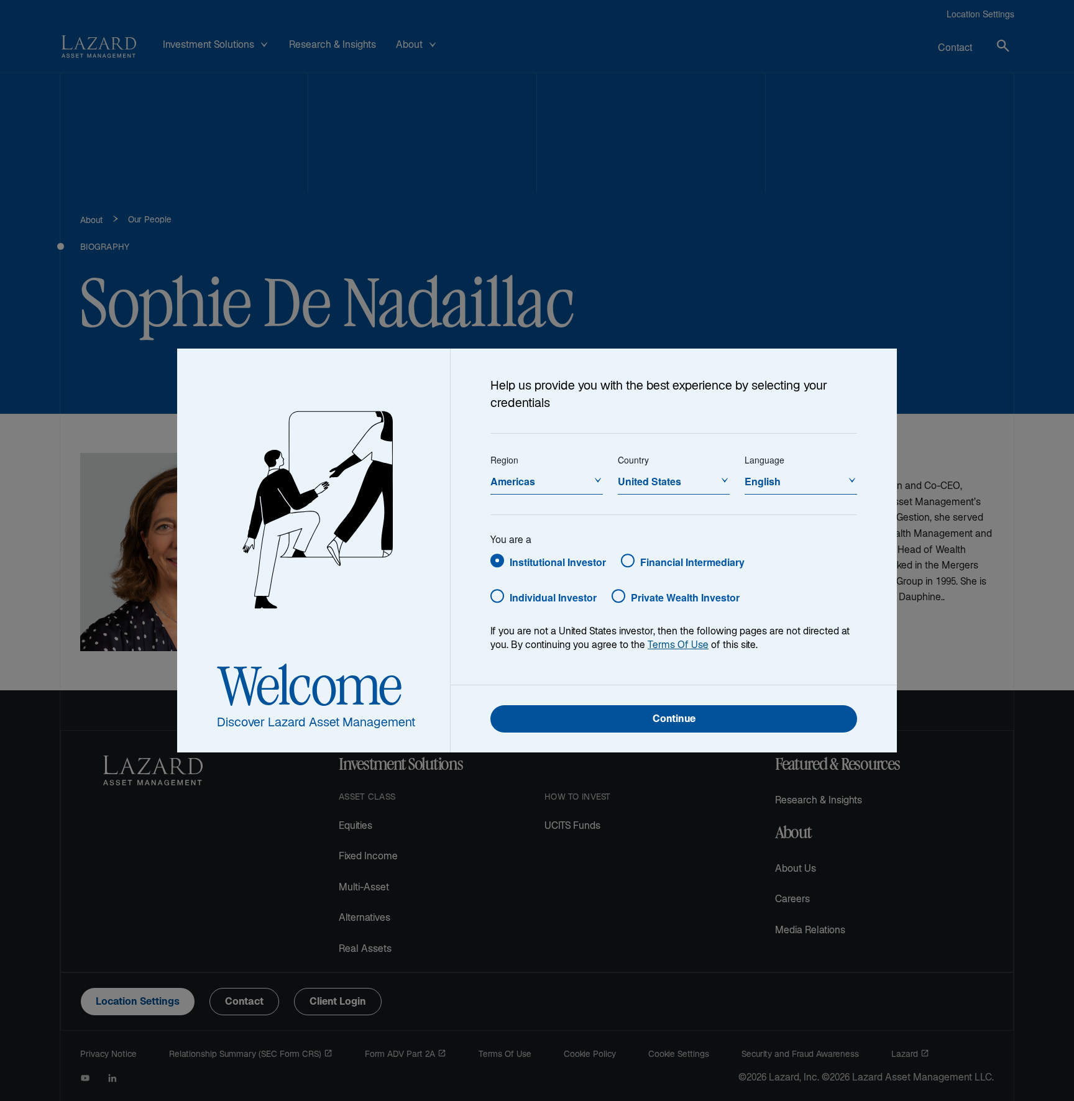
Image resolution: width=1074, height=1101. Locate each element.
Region (504, 460)
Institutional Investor (558, 562)
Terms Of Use (678, 646)
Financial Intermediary (692, 562)
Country (633, 460)
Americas (512, 481)
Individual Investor (553, 597)
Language (764, 460)
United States (649, 481)
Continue (674, 720)
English (763, 481)
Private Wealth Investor (685, 597)
